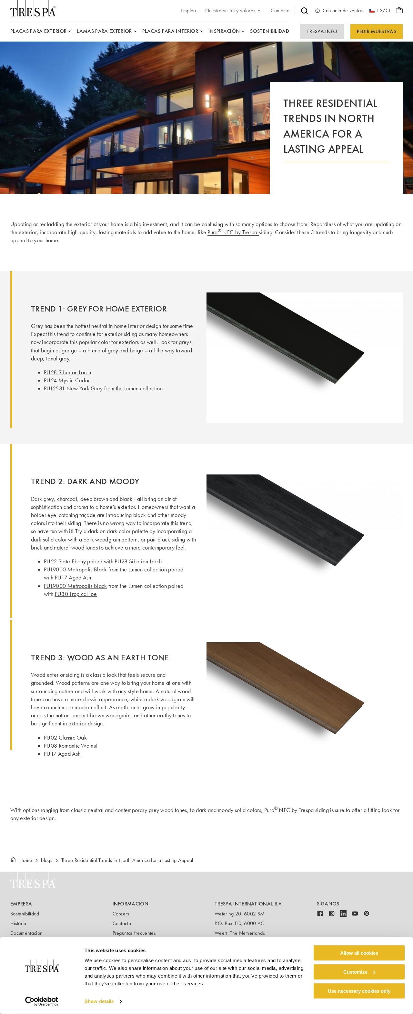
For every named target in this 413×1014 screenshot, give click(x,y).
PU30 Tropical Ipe (76, 594)
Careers (121, 914)
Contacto (122, 923)
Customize (355, 972)
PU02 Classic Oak (65, 737)
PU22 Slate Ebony (65, 561)
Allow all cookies (359, 953)
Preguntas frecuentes (134, 933)
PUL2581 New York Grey (73, 388)
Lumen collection (143, 388)
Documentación (26, 933)
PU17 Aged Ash (73, 577)
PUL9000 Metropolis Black (75, 569)
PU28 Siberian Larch (67, 372)
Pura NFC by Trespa (232, 232)
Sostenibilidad (24, 914)
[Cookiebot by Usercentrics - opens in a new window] (42, 1001)
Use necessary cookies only (359, 990)
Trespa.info (322, 31)
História (18, 923)
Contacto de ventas (343, 10)
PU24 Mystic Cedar (67, 380)
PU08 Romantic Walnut (70, 745)
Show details (99, 1001)
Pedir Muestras (376, 31)
